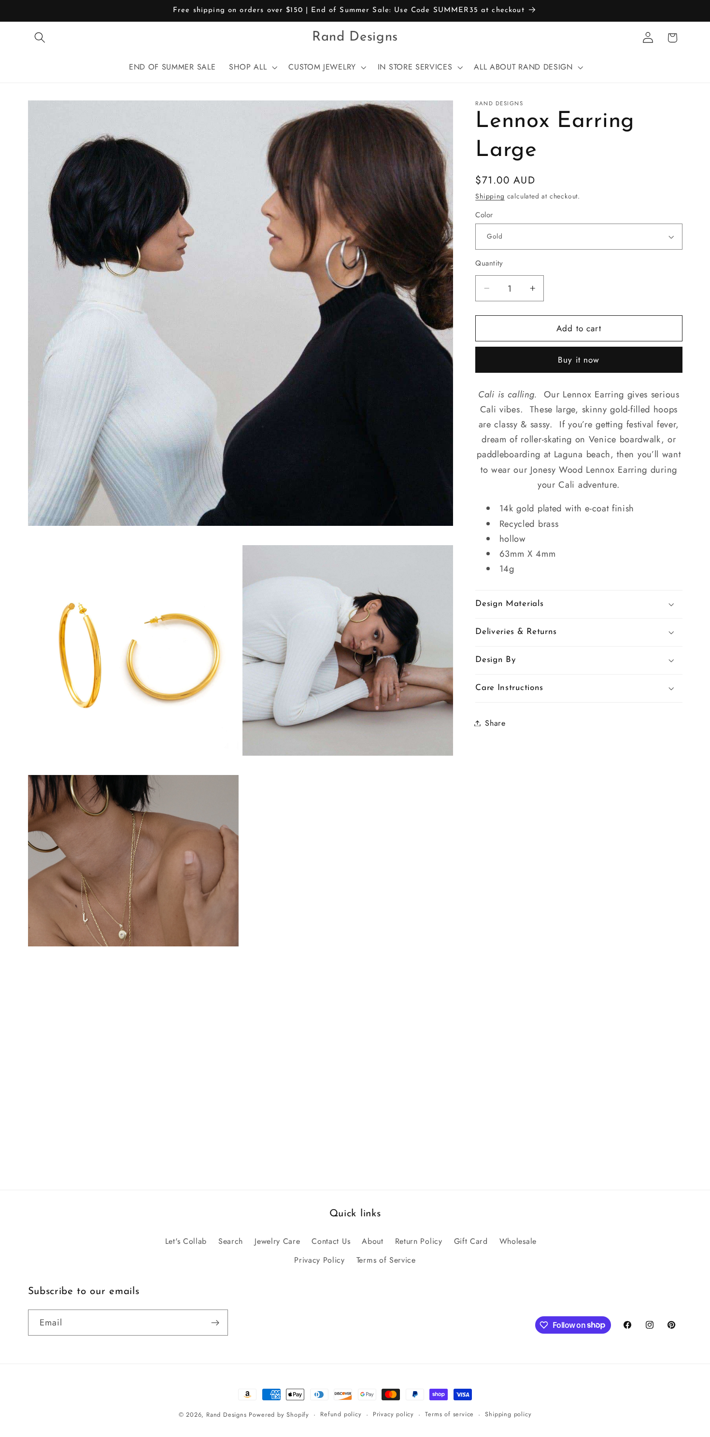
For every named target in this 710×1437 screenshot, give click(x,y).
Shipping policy (508, 1414)
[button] (40, 38)
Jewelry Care (277, 1240)
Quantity (489, 263)
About (372, 1240)
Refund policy (340, 1414)
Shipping (489, 196)
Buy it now (579, 360)
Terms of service (449, 1414)
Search (230, 1240)
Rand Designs (226, 1414)
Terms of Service (386, 1259)
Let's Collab (186, 1240)
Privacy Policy (319, 1259)
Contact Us (331, 1240)
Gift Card (471, 1240)
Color (484, 215)
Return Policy (418, 1240)
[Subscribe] (215, 1323)
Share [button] (495, 723)
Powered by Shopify (279, 1414)
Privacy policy (393, 1414)
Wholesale (518, 1240)
